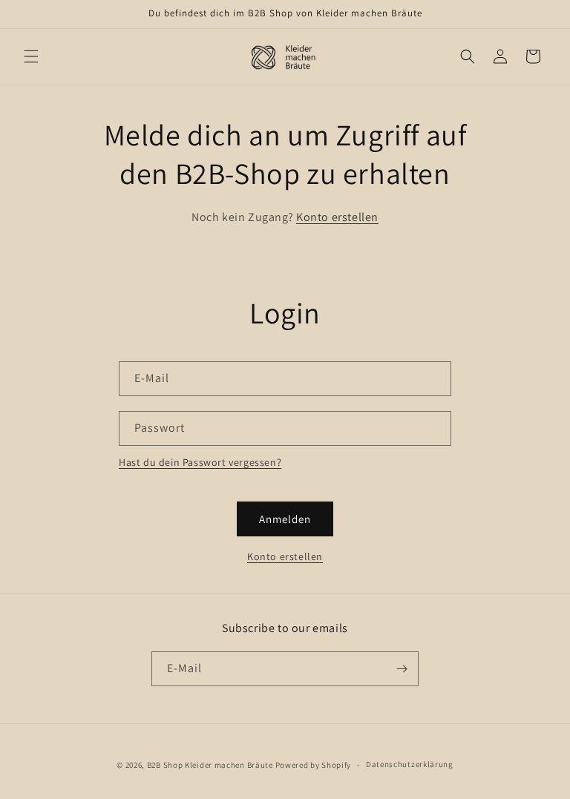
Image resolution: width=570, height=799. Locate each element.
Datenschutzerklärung (409, 764)
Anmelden (285, 519)
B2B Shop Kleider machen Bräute (210, 765)
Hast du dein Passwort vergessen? (200, 462)
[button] (31, 56)
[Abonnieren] (401, 668)
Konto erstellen (337, 217)
